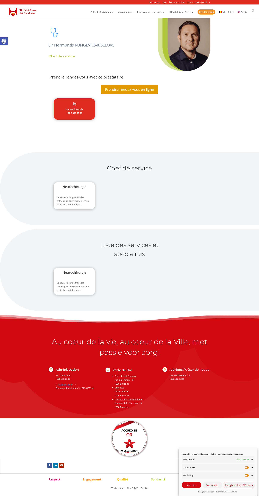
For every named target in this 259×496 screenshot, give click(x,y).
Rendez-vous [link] (206, 12)
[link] (4, 41)
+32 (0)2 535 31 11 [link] (67, 384)
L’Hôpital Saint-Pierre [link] (180, 12)
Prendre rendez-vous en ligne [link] (129, 89)
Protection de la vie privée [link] (226, 491)
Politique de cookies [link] (206, 491)
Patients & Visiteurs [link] (101, 12)
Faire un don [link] (154, 2)
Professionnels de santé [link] (149, 12)
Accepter (191, 485)
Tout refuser (212, 485)
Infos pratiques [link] (125, 12)
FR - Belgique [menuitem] (117, 488)
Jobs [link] (165, 2)
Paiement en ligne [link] (177, 2)
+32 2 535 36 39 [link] (74, 113)
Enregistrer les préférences (239, 485)
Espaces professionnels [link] (197, 2)
